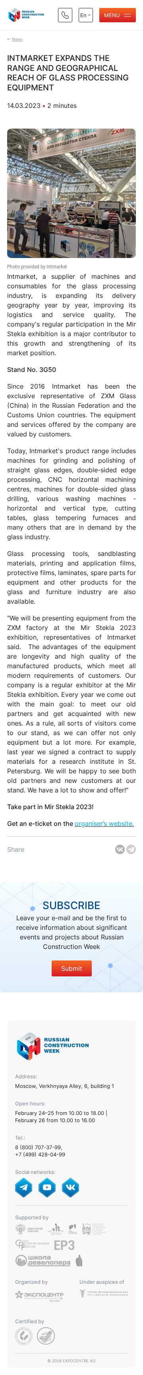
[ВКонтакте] (120, 849)
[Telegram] (131, 849)
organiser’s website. (104, 823)
